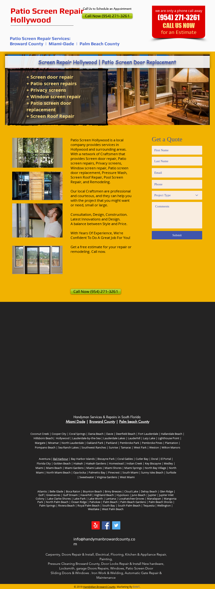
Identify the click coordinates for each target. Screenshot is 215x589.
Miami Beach (54, 468)
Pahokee (94, 502)
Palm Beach (110, 502)
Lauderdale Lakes (114, 438)
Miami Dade (75, 421)
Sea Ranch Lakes (68, 447)
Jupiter (152, 495)
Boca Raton (72, 491)
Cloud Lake (131, 491)
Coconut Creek (40, 434)
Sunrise (113, 447)
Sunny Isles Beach (152, 472)
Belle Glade (56, 491)
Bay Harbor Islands (83, 459)
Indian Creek (134, 463)
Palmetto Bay (97, 472)
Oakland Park (95, 443)
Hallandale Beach (171, 434)
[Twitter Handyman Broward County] (116, 525)
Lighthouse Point (168, 438)
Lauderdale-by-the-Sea (86, 438)
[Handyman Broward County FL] (96, 525)
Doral (154, 459)
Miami (39, 468)
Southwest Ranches (93, 447)
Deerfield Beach (125, 434)
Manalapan (153, 498)
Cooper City (59, 434)
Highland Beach (104, 495)
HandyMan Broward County (99, 586)
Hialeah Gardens (96, 463)
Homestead (116, 463)
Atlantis (42, 491)
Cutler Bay (142, 459)
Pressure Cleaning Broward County (74, 564)
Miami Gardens (74, 468)
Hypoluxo (123, 495)
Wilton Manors (171, 447)
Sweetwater (86, 477)
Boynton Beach (92, 491)
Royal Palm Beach (88, 505)
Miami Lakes (94, 468)
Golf (40, 495)
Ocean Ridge (79, 502)
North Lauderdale (72, 443)
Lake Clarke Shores (59, 498)
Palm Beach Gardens (133, 502)
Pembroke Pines (152, 443)
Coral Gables (125, 459)
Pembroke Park (129, 443)
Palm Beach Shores (160, 502)
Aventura (44, 459)
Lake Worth (96, 498)
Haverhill (86, 495)
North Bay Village (155, 468)
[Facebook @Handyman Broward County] (106, 525)
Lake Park (79, 498)
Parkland (111, 443)
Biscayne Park (106, 459)
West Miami (127, 477)
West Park (140, 447)
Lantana (111, 498)
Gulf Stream (70, 495)
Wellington (164, 505)
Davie (109, 434)
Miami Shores (113, 468)
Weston (154, 447)
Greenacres (53, 495)
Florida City (44, 463)
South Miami (130, 472)
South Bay (108, 505)
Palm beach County (134, 421)
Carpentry (53, 554)
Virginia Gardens (106, 477)
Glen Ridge (166, 491)
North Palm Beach (57, 502)
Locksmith (67, 568)
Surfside (171, 472)
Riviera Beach (66, 505)
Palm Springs (47, 505)
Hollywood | (63, 438)
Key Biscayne (153, 463)
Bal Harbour (60, 459)
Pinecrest (114, 472)
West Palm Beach (112, 509)
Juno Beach (138, 495)
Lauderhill (133, 438)
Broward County (102, 421)
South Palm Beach (129, 505)
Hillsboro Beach (43, 438)
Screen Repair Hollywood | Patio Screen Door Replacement (107, 61)
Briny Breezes (113, 491)
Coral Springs (77, 434)
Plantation (171, 443)
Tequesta (149, 505)
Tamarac (125, 447)
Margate (40, 443)
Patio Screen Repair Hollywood (47, 15)
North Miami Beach (58, 472)
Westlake (93, 509)
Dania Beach (96, 434)
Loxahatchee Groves (131, 498)
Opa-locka (79, 472)
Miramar (53, 443)
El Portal (166, 459)
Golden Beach (62, 463)
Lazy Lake (148, 438)
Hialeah (78, 463)
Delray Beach (149, 491)
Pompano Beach (45, 447)
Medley (169, 463)
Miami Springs (133, 468)
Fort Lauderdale (148, 434)
